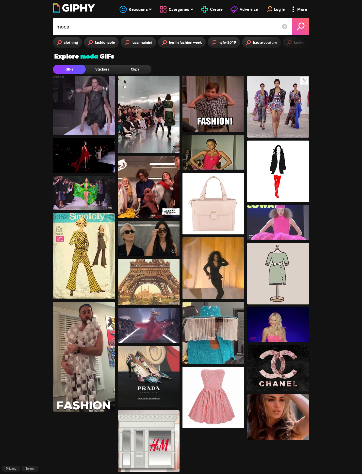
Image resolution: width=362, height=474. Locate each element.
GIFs (69, 69)
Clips (135, 69)
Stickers (102, 69)
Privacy (11, 469)
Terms (30, 469)
